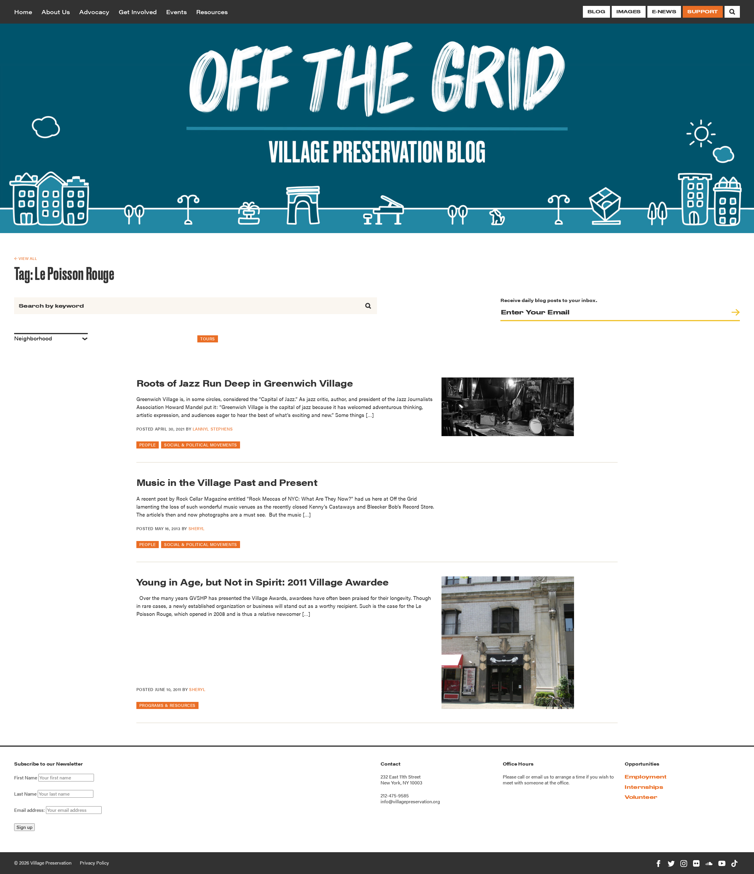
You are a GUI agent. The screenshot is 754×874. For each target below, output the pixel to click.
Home (23, 11)
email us (540, 776)
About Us (56, 11)
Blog (596, 11)
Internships (644, 787)
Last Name (25, 794)
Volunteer (641, 797)
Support (702, 11)
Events (176, 11)
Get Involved (138, 11)
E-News (664, 11)
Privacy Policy (94, 862)
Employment (646, 776)
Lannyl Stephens (213, 429)
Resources (212, 11)
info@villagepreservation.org (410, 801)
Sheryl (196, 528)
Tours (207, 339)
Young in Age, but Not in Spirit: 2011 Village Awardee (262, 581)
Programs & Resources (167, 705)
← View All (25, 258)
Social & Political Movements (200, 445)
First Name (25, 778)
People (147, 445)
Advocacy (94, 11)
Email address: (30, 810)
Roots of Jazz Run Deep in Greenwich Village (244, 382)
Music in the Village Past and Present (226, 482)
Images (628, 11)
